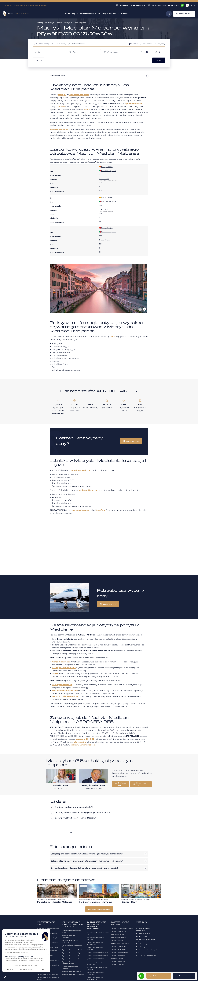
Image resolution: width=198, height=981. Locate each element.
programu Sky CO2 (85, 739)
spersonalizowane (133, 103)
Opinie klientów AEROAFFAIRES (146, 956)
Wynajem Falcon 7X (117, 964)
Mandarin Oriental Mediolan (65, 696)
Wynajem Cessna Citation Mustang (122, 928)
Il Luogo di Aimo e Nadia (64, 668)
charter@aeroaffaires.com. (83, 745)
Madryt (87, 109)
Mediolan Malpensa (59, 129)
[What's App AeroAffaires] (182, 5)
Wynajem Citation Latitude (119, 952)
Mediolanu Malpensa (79, 95)
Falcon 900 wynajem (117, 958)
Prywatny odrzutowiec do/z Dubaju (97, 955)
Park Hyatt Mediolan (62, 685)
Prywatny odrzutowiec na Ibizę (71, 971)
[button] (184, 14)
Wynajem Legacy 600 (118, 961)
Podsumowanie (57, 75)
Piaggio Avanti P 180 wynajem (120, 943)
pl (192, 5)
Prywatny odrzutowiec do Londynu (73, 974)
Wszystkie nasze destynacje (99, 909)
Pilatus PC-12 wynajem (118, 934)
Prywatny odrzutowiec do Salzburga (73, 959)
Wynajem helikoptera (143, 933)
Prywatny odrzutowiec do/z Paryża (97, 952)
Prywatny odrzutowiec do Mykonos (73, 953)
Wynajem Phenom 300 (118, 946)
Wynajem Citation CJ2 (118, 940)
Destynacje (49, 23)
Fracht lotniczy (140, 947)
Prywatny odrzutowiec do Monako (48, 974)
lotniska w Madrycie (80, 470)
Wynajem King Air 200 (118, 949)
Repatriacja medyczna (143, 944)
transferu (60, 106)
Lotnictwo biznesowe (142, 936)
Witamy (40, 23)
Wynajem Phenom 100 (118, 931)
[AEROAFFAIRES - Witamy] (16, 13)
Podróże (59, 23)
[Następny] (144, 309)
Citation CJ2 (103, 209)
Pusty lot (139, 953)
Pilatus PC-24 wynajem (118, 937)
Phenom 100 (104, 179)
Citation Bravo (104, 240)
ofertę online (80, 742)
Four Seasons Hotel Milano (65, 690)
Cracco (55, 673)
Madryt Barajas (107, 167)
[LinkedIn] (187, 5)
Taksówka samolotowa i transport (146, 950)
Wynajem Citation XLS (118, 955)
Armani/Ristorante (61, 662)
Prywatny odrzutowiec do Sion (71, 956)
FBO (112, 336)
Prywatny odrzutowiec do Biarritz (72, 950)
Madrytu (62, 95)
